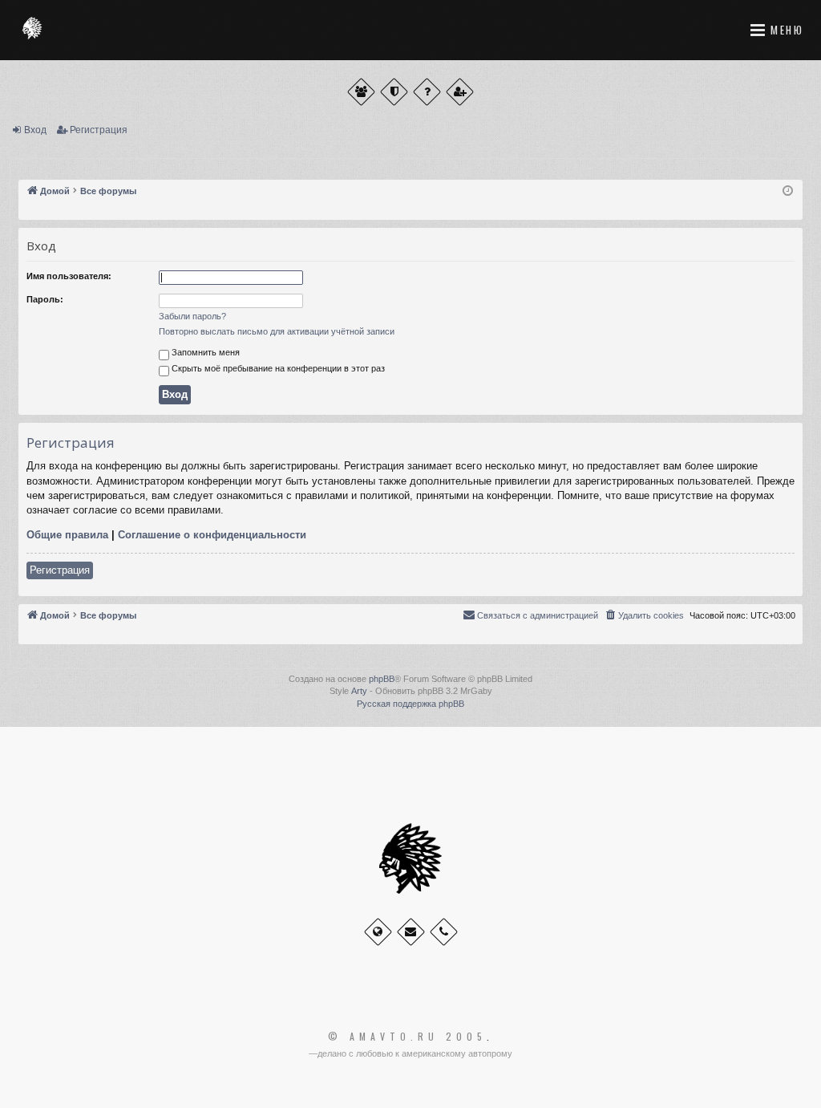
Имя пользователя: (68, 276)
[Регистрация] (460, 92)
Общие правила (67, 535)
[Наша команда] (394, 92)
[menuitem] (644, 615)
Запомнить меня (204, 352)
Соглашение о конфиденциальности (212, 535)
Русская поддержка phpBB (410, 703)
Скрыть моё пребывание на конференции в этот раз (277, 368)
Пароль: (44, 299)
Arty (359, 691)
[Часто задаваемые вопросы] (427, 92)
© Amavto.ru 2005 (407, 1036)
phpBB (381, 679)
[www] (378, 932)
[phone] (444, 932)
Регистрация (98, 130)
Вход (35, 130)
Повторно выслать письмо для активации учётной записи (276, 331)
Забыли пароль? (192, 316)
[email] (411, 932)
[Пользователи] (361, 92)
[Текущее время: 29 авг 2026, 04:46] (788, 191)
